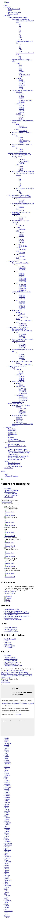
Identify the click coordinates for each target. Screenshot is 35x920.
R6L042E (22, 303)
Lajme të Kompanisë (14, 463)
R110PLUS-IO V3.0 (25, 100)
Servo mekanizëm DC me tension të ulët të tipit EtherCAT (22, 340)
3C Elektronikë (12, 434)
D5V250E (22, 346)
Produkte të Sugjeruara (15, 403)
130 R (21, 76)
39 (20, 29)
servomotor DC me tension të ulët (22, 361)
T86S (21, 170)
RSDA (18, 315)
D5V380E (22, 347)
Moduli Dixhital (20, 386)
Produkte (7, 15)
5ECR (17, 254)
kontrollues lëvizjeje (18, 402)
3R (16, 136)
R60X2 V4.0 (23, 127)
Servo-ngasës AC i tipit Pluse (20, 263)
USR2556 (19, 417)
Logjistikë (11, 437)
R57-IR (21, 107)
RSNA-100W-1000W (25, 320)
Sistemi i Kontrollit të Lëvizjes (17, 366)
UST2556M (19, 422)
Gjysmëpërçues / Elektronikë (16, 441)
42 (20, 31)
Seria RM (18, 375)
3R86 (21, 139)
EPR (17, 205)
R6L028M (22, 285)
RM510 (21, 378)
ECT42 (21, 239)
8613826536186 (5, 682)
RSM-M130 (23, 325)
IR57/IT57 (22, 410)
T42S (21, 166)
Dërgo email (4, 680)
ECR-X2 (18, 244)
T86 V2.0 (22, 163)
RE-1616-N (22, 390)
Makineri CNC (12, 432)
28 (20, 26)
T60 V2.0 (22, 159)
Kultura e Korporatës (14, 12)
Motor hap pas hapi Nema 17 (18, 675)
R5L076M (22, 281)
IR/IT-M (18, 407)
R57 (20, 66)
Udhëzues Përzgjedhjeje (11, 495)
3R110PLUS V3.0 (24, 141)
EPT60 (21, 210)
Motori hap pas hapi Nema (14, 674)
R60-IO (21, 97)
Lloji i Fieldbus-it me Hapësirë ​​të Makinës (16, 613)
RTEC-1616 (23, 393)
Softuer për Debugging (11, 476)
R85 (20, 70)
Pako (9, 436)
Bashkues (18, 383)
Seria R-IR (19, 104)
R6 (16, 283)
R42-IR (21, 105)
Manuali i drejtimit (9, 492)
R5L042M (22, 280)
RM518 (21, 380)
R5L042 (21, 275)
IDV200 (21, 354)
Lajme (6, 461)
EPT (17, 209)
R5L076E (22, 298)
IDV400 (21, 356)
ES (16, 224)
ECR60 (21, 234)
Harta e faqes (11, 670)
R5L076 (21, 276)
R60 (20, 68)
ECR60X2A (23, 246)
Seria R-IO (19, 92)
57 (20, 32)
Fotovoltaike (12, 429)
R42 (20, 65)
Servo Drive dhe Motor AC (12, 614)
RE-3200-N (22, 391)
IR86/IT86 (22, 414)
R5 (16, 271)
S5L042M (22, 268)
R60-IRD (22, 110)
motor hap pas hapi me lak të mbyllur (19, 153)
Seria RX (18, 369)
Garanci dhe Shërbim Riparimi (17, 446)
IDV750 (21, 358)
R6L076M (22, 286)
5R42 (21, 149)
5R (16, 148)
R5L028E (22, 295)
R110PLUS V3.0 (24, 75)
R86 (20, 73)
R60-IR (21, 109)
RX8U (21, 373)
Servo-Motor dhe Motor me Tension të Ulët (17, 616)
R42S (21, 83)
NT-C (17, 198)
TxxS (17, 165)
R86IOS (21, 119)
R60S (21, 87)
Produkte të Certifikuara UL (20, 415)
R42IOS (21, 115)
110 (20, 37)
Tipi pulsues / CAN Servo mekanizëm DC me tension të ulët (22, 330)
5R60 (21, 151)
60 (20, 34)
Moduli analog (20, 395)
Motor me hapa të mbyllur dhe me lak (19, 451)
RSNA (18, 319)
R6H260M (22, 290)
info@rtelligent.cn (9, 593)
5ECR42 (22, 256)
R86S (21, 88)
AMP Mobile (20, 670)
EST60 (21, 225)
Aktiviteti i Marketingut (15, 466)
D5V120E (22, 344)
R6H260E (22, 308)
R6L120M (22, 288)
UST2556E (19, 420)
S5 (16, 264)
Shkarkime (7, 642)
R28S (21, 80)
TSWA (18, 363)
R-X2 (17, 124)
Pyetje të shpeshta (13, 444)
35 (20, 27)
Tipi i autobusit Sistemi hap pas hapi (18, 195)
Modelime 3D (8, 497)
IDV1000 (22, 359)
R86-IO (21, 98)
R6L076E (22, 305)
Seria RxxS (19, 78)
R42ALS (22, 85)
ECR (17, 231)
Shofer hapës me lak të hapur (9, 672)
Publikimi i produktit (14, 464)
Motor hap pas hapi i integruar (21, 405)
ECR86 (21, 236)
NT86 (21, 219)
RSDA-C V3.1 (23, 317)
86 (20, 36)
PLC (13, 368)
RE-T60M (22, 259)
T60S (21, 168)
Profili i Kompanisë (14, 9)
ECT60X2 (22, 249)
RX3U (21, 371)
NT (17, 215)
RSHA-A (22, 314)
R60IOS (21, 117)
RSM (17, 322)
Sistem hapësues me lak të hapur (17, 17)
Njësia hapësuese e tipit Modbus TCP (23, 203)
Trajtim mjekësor (13, 439)
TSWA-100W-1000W (25, 364)
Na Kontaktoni (8, 468)
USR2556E (19, 419)
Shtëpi (6, 5)
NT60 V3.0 (22, 217)
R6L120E (22, 307)
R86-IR (21, 112)
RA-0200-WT (23, 398)
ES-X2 (18, 227)
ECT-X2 (18, 248)
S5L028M (22, 266)
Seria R (18, 63)
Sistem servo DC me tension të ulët (18, 327)
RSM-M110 (23, 324)
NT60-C (21, 200)
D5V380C (22, 337)
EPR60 (21, 207)
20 (20, 24)
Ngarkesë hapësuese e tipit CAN (21, 197)
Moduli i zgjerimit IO (18, 381)
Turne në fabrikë (13, 14)
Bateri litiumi (12, 430)
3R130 (21, 143)
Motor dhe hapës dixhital (11, 609)
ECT (17, 237)
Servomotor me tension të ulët (13, 665)
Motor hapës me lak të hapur (20, 19)
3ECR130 (22, 253)
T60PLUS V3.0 (24, 161)
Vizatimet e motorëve (10, 493)
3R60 (21, 137)
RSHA (18, 312)
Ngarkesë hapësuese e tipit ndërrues (22, 90)
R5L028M (22, 278)
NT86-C (21, 202)
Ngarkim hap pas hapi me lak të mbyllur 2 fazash (21, 155)
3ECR (17, 251)
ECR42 (21, 232)
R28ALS (22, 82)
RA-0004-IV (23, 397)
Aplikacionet (8, 427)
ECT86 (21, 242)
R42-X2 (21, 126)
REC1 (21, 385)
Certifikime (7, 488)
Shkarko (6, 447)
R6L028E (22, 302)
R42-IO (21, 93)
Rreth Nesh (7, 7)
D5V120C (22, 334)
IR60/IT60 (22, 412)
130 (20, 39)
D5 (17, 332)
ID (16, 353)
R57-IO (21, 95)
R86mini (22, 71)
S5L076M (22, 270)
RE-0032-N (22, 388)
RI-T (17, 258)
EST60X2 (22, 229)
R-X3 (17, 129)
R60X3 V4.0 (23, 131)
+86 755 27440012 (10, 591)
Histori (10, 10)
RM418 (21, 376)
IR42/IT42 (22, 408)
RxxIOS (18, 114)
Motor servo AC (17, 310)
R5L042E (22, 297)
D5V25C (22, 336)
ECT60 (21, 241)
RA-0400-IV (23, 400)
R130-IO (22, 102)
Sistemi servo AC (13, 261)
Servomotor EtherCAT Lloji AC (21, 292)
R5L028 (21, 273)
